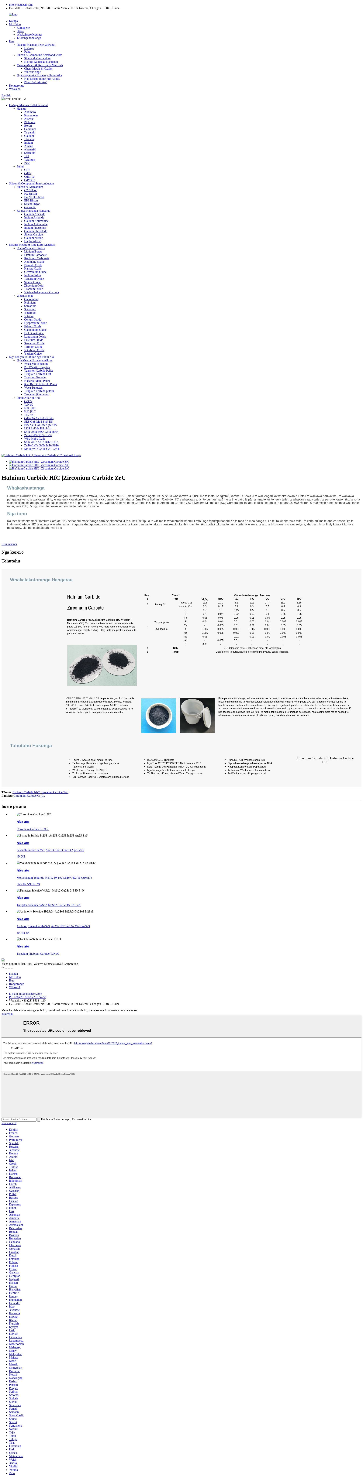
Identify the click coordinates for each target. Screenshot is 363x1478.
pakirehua (7, 1013)
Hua (11, 41)
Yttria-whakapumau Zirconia (41, 292)
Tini (26, 156)
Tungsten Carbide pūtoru (39, 391)
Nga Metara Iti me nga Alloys (42, 78)
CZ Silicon (30, 190)
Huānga (29, 48)
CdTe (27, 173)
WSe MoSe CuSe (34, 438)
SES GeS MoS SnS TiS (38, 421)
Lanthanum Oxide (35, 336)
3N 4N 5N (23, 932)
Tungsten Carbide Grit (37, 374)
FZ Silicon (30, 193)
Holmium (30, 302)
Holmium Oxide (34, 333)
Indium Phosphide (35, 227)
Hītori (20, 31)
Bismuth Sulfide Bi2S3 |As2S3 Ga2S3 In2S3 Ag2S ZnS (50, 850)
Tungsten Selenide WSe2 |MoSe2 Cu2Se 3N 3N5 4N (49, 905)
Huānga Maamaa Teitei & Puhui (36, 44)
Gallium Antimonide (36, 220)
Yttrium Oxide (33, 353)
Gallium (29, 135)
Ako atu (23, 822)
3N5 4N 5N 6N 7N (28, 884)
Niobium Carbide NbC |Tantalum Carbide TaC (40, 792)
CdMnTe (29, 180)
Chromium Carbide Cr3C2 (33, 829)
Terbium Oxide (33, 346)
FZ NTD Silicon (34, 197)
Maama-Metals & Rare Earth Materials (40, 65)
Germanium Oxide (35, 271)
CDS (27, 169)
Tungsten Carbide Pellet (38, 370)
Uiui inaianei (9, 544)
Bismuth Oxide (33, 265)
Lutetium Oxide (33, 340)
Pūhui (27, 51)
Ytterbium (30, 312)
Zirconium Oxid (33, 285)
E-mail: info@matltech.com (25, 993)
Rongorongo (16, 85)
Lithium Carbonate (35, 254)
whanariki (30, 149)
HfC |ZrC (30, 411)
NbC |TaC (30, 408)
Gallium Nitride (33, 237)
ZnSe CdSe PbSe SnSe (38, 435)
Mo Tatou (15, 24)
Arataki (28, 146)
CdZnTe (29, 176)
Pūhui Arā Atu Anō (35, 82)
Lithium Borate (33, 251)
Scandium (30, 309)
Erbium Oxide (32, 326)
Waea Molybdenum (36, 363)
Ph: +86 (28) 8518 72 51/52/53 (27, 997)
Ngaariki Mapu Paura (37, 380)
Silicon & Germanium (37, 58)
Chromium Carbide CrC (29, 795)
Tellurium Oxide (34, 278)
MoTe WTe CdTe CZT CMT (41, 448)
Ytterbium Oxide (34, 350)
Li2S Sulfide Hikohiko (37, 428)
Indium (28, 142)
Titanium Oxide (33, 288)
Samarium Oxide (34, 343)
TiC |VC (29, 414)
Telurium (29, 159)
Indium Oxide (32, 275)
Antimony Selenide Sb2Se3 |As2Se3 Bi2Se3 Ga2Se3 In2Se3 (53, 926)
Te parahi (29, 132)
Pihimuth (29, 122)
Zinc (27, 163)
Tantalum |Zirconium (36, 394)
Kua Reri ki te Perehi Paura (40, 384)
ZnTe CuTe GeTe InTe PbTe (41, 445)
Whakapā (14, 89)
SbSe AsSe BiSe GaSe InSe (41, 431)
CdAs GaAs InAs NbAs (39, 418)
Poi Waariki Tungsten (37, 367)
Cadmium (30, 129)
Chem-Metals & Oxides (38, 68)
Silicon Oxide (32, 282)
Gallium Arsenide (34, 214)
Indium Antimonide (35, 224)
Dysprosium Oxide (35, 323)
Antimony (30, 112)
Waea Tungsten (33, 387)
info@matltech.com (21, 4)
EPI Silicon (31, 200)
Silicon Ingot (32, 203)
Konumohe (31, 115)
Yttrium (28, 316)
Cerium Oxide (32, 319)
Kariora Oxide (32, 268)
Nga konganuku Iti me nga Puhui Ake (39, 75)
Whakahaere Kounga (29, 34)
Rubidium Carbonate (36, 258)
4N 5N (21, 856)
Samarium (30, 306)
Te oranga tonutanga (29, 38)
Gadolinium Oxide (35, 329)
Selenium (29, 152)
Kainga (13, 20)
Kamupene (23, 27)
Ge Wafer (30, 207)
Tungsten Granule (35, 377)
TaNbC (28, 404)
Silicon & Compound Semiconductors (39, 55)
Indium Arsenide (34, 217)
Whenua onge (32, 72)
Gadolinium (31, 299)
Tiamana (29, 139)
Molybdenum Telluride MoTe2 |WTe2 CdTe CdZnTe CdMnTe (54, 877)
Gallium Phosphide (35, 231)
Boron (28, 125)
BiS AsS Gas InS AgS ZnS (40, 425)
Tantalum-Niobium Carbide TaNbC (38, 953)
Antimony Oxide (34, 261)
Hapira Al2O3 (32, 241)
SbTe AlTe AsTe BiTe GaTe (41, 442)
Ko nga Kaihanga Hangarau (41, 61)
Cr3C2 (28, 401)
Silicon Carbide (33, 234)
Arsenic (28, 118)
